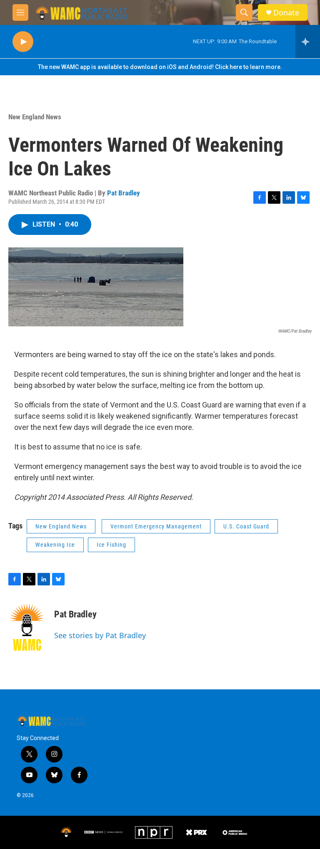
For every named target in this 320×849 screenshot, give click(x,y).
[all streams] (307, 41)
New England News (34, 117)
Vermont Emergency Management (156, 526)
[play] (23, 42)
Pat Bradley (123, 193)
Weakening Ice (55, 544)
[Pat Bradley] (27, 627)
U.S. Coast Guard (246, 526)
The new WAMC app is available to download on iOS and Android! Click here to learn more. (160, 67)
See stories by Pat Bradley (100, 635)
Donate (286, 12)
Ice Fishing (111, 544)
